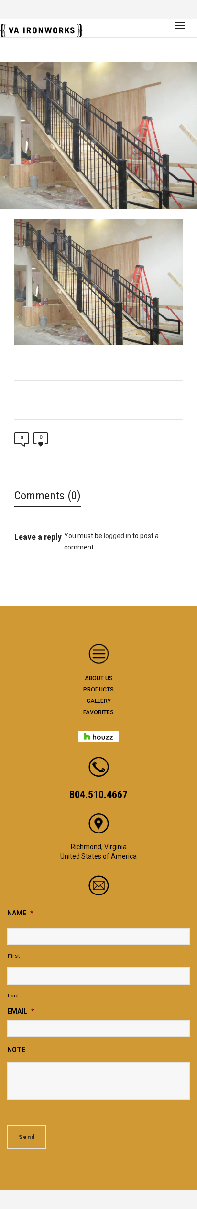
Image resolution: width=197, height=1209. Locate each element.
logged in (117, 535)
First (14, 956)
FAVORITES (98, 712)
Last (13, 995)
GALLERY (99, 701)
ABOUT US (99, 678)
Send (27, 1137)
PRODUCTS (98, 689)
